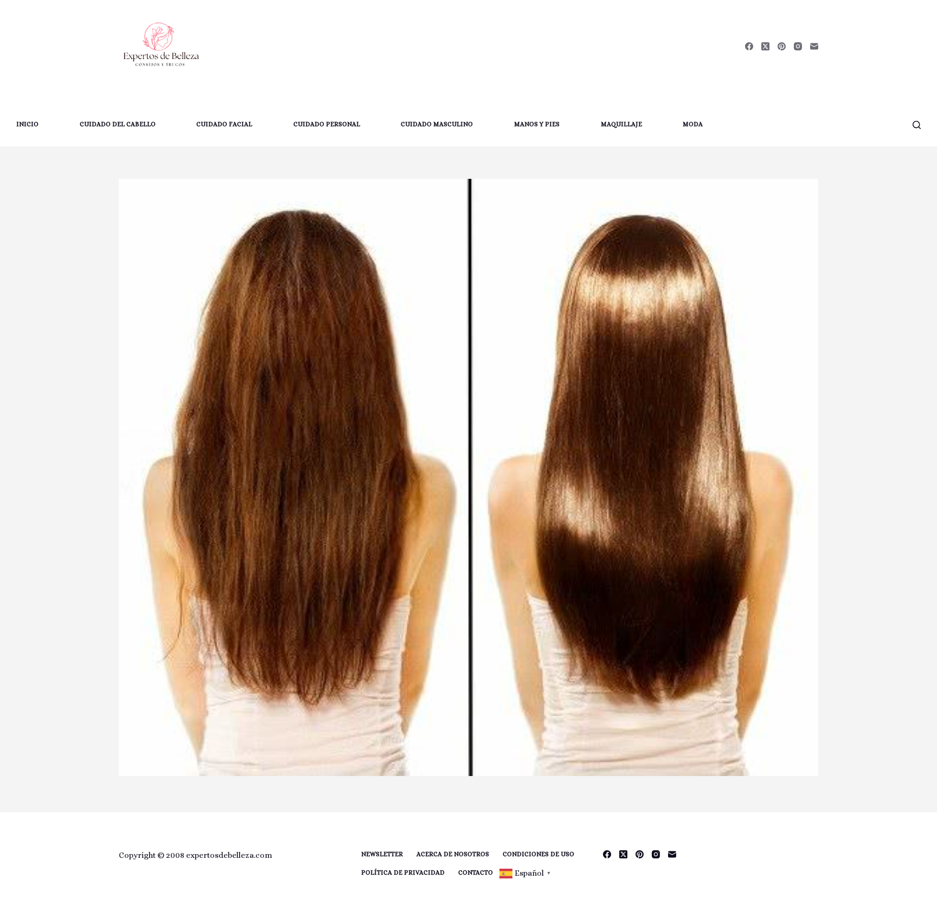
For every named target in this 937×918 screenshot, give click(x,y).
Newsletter (382, 854)
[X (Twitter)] (765, 46)
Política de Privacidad (403, 872)
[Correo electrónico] (814, 46)
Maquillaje (621, 124)
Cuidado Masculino (437, 124)
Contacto (475, 872)
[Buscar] (917, 125)
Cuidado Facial (224, 124)
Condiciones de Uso (538, 854)
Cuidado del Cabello (118, 124)
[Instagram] (798, 46)
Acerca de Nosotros (452, 854)
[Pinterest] (782, 46)
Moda (693, 124)
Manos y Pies (537, 124)
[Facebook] (749, 46)
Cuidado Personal (326, 124)
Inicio (27, 124)
